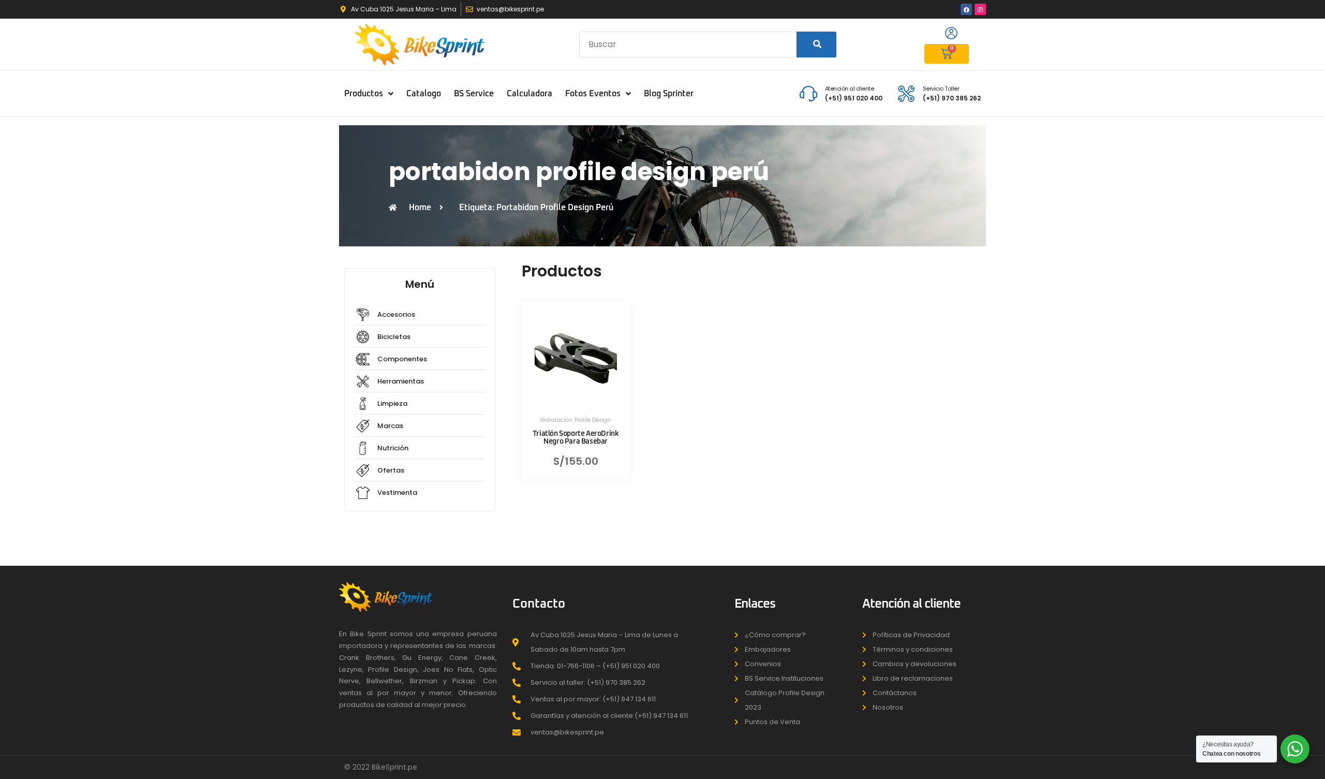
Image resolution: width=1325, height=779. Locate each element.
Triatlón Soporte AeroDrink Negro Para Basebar (576, 437)
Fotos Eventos (593, 94)
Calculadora (529, 94)
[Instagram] (980, 9)
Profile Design (593, 420)
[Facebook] (966, 9)
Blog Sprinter (669, 94)
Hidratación (556, 420)
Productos (363, 94)
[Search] (816, 44)
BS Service (474, 94)
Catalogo (423, 94)
